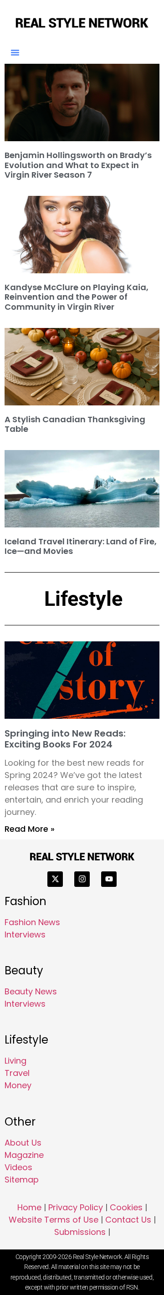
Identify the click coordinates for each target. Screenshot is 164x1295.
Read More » (30, 828)
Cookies (126, 1207)
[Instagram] (82, 879)
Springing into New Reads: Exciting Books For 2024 (65, 739)
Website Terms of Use (53, 1219)
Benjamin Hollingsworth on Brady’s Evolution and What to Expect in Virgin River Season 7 (78, 164)
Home (29, 1207)
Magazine (24, 1155)
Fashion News (32, 922)
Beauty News (31, 991)
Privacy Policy (75, 1207)
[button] (15, 52)
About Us (23, 1142)
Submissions (80, 1232)
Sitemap (22, 1179)
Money (18, 1085)
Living (15, 1060)
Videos (18, 1167)
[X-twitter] (55, 879)
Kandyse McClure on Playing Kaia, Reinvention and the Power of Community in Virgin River (77, 297)
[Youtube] (109, 879)
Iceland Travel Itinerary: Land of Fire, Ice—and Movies (81, 546)
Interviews (25, 934)
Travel (17, 1073)
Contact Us (128, 1219)
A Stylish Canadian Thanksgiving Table (75, 424)
